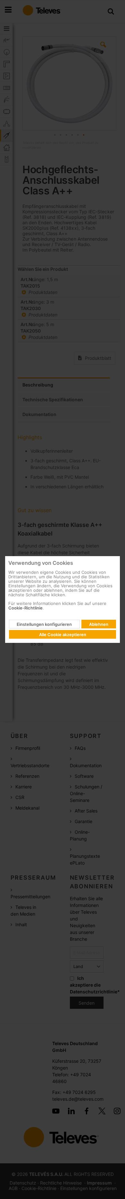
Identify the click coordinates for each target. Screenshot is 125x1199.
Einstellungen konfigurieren (44, 624)
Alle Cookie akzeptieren (62, 634)
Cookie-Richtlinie (25, 607)
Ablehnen (98, 624)
